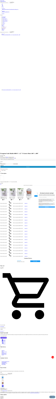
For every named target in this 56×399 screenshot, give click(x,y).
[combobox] (6, 2)
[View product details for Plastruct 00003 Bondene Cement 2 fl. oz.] (29, 192)
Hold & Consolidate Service (5, 361)
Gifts (3, 24)
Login (3, 29)
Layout (4, 23)
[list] (28, 94)
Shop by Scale (4, 18)
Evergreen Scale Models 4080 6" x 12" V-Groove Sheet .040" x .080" (11, 34)
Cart (3, 30)
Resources (4, 28)
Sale (2, 25)
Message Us (16, 9)
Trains (3, 22)
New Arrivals (3, 17)
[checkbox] (11, 199)
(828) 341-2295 (4, 9)
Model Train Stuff (4, 390)
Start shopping (2, 326)
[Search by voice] (13, 2)
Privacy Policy (4, 364)
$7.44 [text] (21, 199)
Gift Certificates (4, 362)
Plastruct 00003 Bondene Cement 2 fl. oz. (29, 197)
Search (1, 2)
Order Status (3, 363)
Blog (2, 351)
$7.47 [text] (4, 199)
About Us (3, 350)
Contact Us (26, 203)
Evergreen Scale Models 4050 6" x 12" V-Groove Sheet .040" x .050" (12, 198)
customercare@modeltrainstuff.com (10, 9)
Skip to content (2, 0)
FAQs (3, 352)
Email (1, 372)
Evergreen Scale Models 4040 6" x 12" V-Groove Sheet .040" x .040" (20, 198)
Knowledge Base (4, 353)
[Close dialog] (55, 190)
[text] (28, 185)
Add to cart (2, 165)
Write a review (35, 261)
